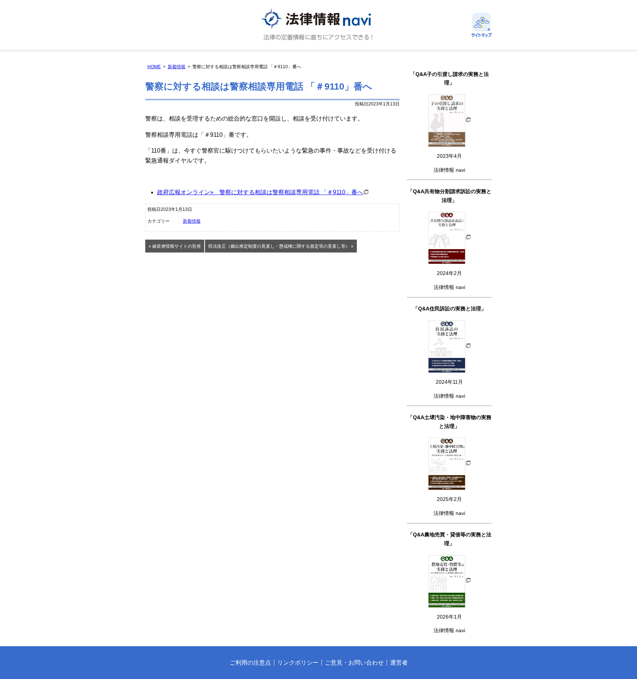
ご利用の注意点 (250, 662)
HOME (154, 66)
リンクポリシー (297, 662)
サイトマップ (481, 25)
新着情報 (176, 66)
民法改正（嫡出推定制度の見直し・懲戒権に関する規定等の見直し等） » (281, 246)
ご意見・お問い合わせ (354, 662)
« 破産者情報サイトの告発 (175, 246)
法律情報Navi (318, 25)
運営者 (399, 662)
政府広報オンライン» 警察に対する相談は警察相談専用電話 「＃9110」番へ (260, 192)
